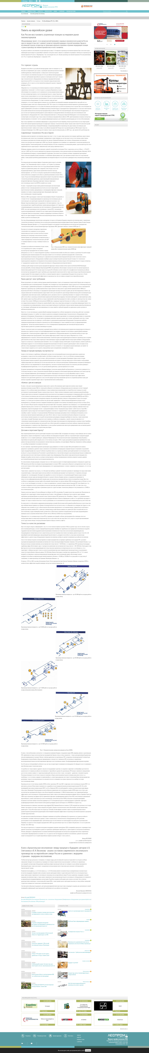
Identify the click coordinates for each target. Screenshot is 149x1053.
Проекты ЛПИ (48, 11)
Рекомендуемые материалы (37, 14)
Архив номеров (31, 21)
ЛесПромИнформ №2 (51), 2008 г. (50, 21)
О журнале (61, 11)
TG (39, 1)
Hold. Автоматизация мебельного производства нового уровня (76, 984)
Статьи (38, 21)
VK (36, 1)
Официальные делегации (124, 109)
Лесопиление (24, 14)
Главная (23, 11)
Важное (79, 1035)
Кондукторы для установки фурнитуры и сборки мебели (78, 973)
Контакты (70, 1036)
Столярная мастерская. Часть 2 (76, 931)
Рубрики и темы (32, 11)
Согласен (88, 1050)
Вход (25, 1)
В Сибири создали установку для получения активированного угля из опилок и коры (43, 913)
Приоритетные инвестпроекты (115, 109)
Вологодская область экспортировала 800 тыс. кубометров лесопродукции (43, 975)
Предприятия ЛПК (106, 109)
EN (31, 1)
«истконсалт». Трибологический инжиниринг (79, 952)
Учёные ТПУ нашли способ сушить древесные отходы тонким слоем (40, 954)
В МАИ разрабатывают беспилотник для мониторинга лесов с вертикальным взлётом (43, 964)
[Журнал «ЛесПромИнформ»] (41, 6)
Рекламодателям (71, 11)
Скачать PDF (99, 68)
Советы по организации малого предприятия (79, 911)
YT (31, 1043)
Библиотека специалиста (97, 109)
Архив (55, 11)
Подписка (28, 1036)
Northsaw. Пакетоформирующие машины (78, 921)
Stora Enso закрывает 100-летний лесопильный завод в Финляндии (40, 944)
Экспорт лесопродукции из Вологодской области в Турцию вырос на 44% (42, 933)
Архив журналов (57, 1036)
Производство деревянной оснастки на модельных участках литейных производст (79, 942)
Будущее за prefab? (73, 962)
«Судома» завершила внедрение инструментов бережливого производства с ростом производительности (43, 924)
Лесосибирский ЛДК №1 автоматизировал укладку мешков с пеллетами (43, 985)
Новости (40, 11)
